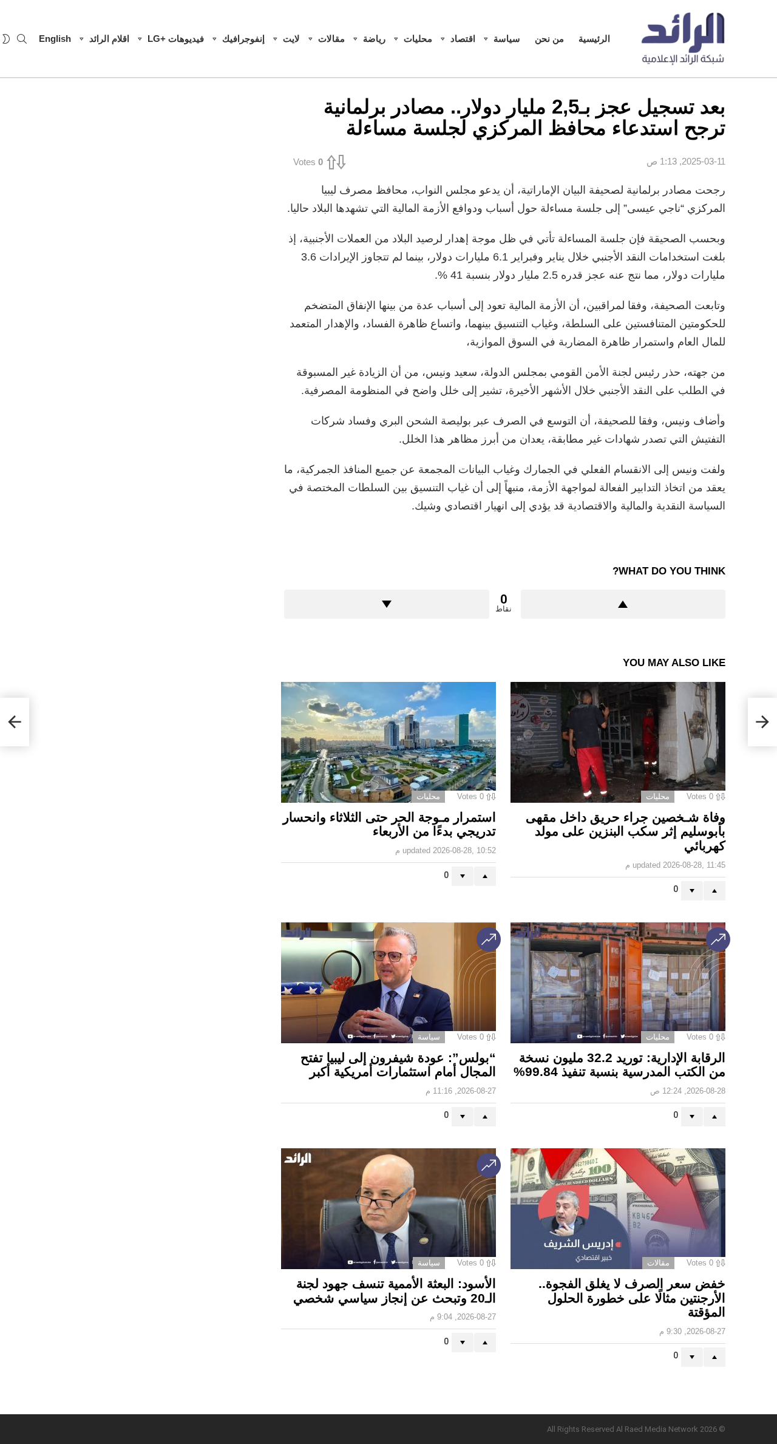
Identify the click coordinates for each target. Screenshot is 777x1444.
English (55, 38)
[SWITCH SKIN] (6, 39)
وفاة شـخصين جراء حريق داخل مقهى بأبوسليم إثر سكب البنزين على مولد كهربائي (625, 831)
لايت (291, 38)
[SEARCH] (22, 39)
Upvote (623, 604)
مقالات (331, 38)
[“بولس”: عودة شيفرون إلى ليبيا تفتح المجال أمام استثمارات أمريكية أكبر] (388, 982)
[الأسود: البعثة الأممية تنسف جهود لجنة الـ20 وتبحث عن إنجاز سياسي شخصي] (388, 1208)
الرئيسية (594, 38)
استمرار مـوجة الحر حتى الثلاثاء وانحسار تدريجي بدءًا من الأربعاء (389, 824)
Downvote (386, 604)
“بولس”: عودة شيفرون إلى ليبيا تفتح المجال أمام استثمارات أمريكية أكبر (398, 1065)
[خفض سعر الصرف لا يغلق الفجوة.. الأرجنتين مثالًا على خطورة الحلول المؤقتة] (618, 1208)
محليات (418, 38)
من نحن (549, 38)
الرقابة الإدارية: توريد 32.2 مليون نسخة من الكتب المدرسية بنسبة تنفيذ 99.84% (619, 1065)
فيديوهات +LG (176, 38)
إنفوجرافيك (243, 38)
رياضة (374, 38)
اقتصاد (462, 38)
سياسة (507, 38)
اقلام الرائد (109, 38)
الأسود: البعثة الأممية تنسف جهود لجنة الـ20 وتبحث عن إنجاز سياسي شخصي (394, 1290)
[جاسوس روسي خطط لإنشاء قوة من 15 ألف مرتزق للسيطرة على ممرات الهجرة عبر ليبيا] (762, 722)
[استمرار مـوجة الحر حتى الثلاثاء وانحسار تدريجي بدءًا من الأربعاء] (388, 742)
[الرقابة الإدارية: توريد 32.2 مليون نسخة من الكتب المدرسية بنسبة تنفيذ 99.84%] (618, 982)
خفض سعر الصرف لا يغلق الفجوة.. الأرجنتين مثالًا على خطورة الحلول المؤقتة (631, 1297)
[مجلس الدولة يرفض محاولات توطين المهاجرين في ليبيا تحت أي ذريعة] (14, 722)
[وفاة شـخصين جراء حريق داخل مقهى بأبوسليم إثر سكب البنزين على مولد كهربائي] (618, 742)
